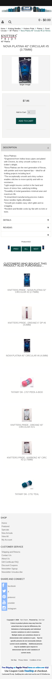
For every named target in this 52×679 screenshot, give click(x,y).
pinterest (11, 597)
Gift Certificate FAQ (10, 562)
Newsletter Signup (9, 568)
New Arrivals (7, 533)
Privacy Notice (23, 660)
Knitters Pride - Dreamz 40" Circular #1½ (27, 426)
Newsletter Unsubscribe (12, 572)
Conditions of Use (35, 660)
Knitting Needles (14, 29)
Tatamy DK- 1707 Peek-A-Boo (27, 392)
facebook (11, 586)
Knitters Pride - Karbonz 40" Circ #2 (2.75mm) (27, 458)
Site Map (14, 660)
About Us (6, 558)
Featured (5, 526)
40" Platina (13, 31)
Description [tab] (10, 147)
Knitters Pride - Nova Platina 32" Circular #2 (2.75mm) (27, 291)
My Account (7, 540)
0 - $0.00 (45, 20)
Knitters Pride (29, 29)
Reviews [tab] (7, 227)
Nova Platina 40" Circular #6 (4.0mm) (27, 355)
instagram (11, 608)
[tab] (26, 234)
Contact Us (6, 555)
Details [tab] (7, 220)
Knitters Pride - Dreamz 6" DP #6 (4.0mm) (27, 324)
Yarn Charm (24, 620)
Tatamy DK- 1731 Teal (27, 494)
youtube (11, 603)
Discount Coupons (10, 565)
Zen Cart (41, 620)
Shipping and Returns (11, 552)
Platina (39, 29)
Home (3, 29)
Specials (5, 530)
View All (5, 536)
